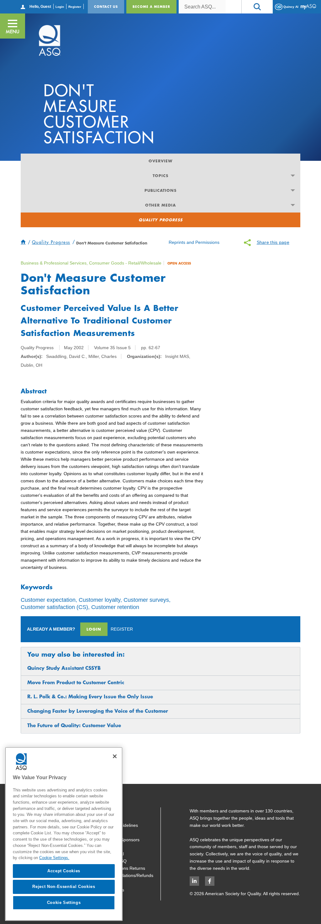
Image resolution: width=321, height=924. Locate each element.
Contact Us (106, 6)
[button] (257, 6)
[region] (64, 834)
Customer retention (115, 607)
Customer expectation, (49, 600)
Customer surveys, (147, 600)
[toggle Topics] (293, 175)
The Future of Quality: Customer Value (74, 725)
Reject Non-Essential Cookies (63, 886)
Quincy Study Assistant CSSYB (64, 668)
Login (59, 6)
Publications (160, 190)
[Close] (115, 756)
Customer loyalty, (100, 600)
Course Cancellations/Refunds (123, 875)
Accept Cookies (63, 871)
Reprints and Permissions (194, 242)
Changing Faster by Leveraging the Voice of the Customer (97, 711)
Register (74, 6)
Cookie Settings (64, 902)
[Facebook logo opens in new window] (209, 881)
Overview (160, 160)
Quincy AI (290, 6)
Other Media (160, 204)
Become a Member (151, 6)
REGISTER (122, 629)
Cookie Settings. (54, 857)
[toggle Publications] (293, 190)
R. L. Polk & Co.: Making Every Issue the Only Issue (90, 696)
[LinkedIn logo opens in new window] (194, 881)
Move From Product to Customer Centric (75, 682)
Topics (160, 175)
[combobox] (202, 6)
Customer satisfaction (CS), (55, 607)
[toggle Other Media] (293, 205)
